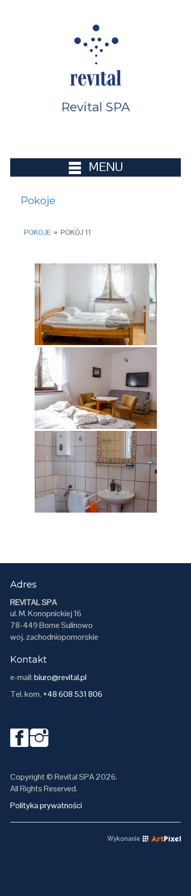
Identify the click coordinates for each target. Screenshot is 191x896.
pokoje (37, 232)
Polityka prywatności (46, 805)
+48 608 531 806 (72, 694)
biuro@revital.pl (60, 677)
